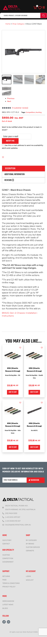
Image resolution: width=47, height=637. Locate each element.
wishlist (30, 580)
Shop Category (18, 24)
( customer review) (20, 108)
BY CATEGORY (31, 540)
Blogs (5, 608)
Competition (30, 112)
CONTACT (6, 544)
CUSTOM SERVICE (33, 547)
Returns (6, 576)
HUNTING (6, 555)
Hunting (39, 112)
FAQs (4, 580)
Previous (10, 98)
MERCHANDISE (8, 601)
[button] (44, 7)
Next (9, 101)
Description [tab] (10, 168)
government (7, 562)
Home (7, 24)
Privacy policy (8, 587)
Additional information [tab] (14, 174)
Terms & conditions (11, 583)
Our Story (6, 540)
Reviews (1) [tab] (9, 180)
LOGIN (28, 576)
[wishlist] (40, 8)
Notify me (10, 141)
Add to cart (13, 392)
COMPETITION (7, 558)
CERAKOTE (30, 551)
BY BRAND (30, 544)
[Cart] (35, 8)
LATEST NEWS (7, 605)
